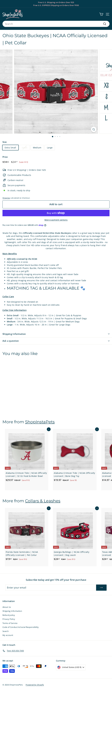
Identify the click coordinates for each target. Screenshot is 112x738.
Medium (37, 147)
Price (5, 156)
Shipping (6, 198)
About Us (6, 607)
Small (24, 147)
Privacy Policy (8, 619)
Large (50, 147)
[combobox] (56, 24)
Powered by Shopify (35, 684)
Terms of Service (10, 623)
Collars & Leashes (42, 500)
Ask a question (10, 340)
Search (5, 631)
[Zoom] (93, 129)
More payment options (56, 219)
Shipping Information (14, 333)
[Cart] (101, 14)
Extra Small (10, 147)
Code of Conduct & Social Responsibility (20, 627)
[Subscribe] (101, 588)
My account (7, 635)
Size (4, 141)
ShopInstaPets (40, 421)
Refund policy (8, 615)
